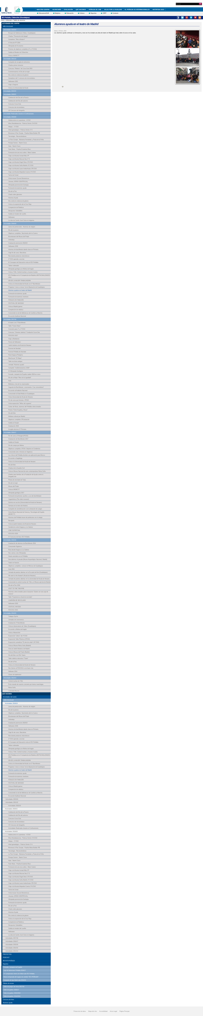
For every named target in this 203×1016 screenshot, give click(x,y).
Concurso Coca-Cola (14, 104)
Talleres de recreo (8, 983)
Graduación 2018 (13, 426)
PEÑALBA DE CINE (95, 9)
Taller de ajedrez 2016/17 (11, 990)
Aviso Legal (113, 1011)
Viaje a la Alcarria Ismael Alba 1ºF (18, 155)
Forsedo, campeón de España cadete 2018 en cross (24, 374)
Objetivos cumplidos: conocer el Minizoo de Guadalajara (25, 566)
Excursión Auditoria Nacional (17, 316)
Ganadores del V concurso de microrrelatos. (21, 78)
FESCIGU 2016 (13, 533)
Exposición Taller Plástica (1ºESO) (19, 639)
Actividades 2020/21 (10, 94)
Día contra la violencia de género (18, 75)
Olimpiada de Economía (15, 46)
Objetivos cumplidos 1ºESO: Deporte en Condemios (24, 448)
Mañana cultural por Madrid (16, 416)
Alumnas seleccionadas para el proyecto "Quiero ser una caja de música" (28, 593)
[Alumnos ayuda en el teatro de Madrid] (187, 39)
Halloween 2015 (13, 603)
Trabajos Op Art (13, 616)
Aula (9, 381)
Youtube (195, 17)
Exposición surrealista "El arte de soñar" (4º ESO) (23, 642)
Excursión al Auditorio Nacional (17, 390)
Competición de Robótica (16, 207)
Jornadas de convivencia (16, 619)
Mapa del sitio (92, 1011)
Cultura (82, 13)
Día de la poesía (13, 230)
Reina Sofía (12, 687)
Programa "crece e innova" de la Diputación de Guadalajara (26, 287)
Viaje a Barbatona (13, 339)
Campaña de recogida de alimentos (19, 62)
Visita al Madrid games (15, 306)
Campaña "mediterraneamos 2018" (19, 368)
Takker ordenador (13, 265)
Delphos (57, 13)
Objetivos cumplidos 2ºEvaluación (18, 419)
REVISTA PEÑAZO (9, 961)
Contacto (115, 13)
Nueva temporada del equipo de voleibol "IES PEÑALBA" (21, 977)
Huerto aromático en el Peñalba (18, 556)
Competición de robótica (15, 309)
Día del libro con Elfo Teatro (16, 655)
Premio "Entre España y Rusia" (18, 410)
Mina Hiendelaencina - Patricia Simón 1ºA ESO (22, 123)
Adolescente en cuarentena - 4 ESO (19, 120)
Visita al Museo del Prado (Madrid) (18, 652)
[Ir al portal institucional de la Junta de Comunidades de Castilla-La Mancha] (9, 14)
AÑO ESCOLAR (8, 26)
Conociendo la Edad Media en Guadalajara (21, 393)
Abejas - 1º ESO (13, 126)
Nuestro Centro (43, 9)
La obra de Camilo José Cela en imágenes (21, 220)
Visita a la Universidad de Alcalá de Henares (22, 461)
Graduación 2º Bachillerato (16, 623)
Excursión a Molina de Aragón (17, 629)
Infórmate (9, 20)
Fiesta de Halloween (14, 342)
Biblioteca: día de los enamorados (18, 384)
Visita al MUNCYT (14, 489)
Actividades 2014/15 (10, 613)
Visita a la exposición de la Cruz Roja (19, 204)
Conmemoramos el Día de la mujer (19, 71)
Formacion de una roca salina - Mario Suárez (22, 152)
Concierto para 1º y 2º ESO (16, 329)
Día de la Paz (12, 191)
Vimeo (191, 17)
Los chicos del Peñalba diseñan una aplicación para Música (26, 455)
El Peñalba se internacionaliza (137, 9)
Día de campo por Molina (16, 445)
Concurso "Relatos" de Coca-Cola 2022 (20, 68)
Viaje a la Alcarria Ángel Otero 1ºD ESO (20, 162)
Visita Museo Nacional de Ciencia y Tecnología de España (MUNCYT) (26, 513)
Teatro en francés (13, 562)
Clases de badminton (14, 674)
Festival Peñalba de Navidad (17, 352)
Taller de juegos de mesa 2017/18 (14, 986)
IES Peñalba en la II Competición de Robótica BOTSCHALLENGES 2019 (29, 276)
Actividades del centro (9, 697)
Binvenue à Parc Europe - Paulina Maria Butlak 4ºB (24, 133)
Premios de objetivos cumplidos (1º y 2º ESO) (22, 49)
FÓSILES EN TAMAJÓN (16, 300)
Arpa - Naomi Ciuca (14, 146)
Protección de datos (80, 1011)
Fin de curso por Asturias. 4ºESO (18, 400)
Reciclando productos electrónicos (18, 256)
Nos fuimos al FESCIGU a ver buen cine (20, 668)
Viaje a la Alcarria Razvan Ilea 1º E (19, 159)
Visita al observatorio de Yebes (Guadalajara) (22, 626)
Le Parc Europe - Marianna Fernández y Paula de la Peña (26, 139)
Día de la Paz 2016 (14, 585)
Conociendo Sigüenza (15, 546)
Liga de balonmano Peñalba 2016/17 (15, 970)
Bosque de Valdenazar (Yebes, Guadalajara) (21, 33)
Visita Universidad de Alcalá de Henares (20, 397)
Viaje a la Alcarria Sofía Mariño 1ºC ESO (20, 165)
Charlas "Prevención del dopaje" (18, 36)
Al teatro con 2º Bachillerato (16, 322)
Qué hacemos (81, 9)
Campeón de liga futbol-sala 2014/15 (15, 980)
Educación (70, 13)
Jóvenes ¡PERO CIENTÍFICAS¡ (18, 181)
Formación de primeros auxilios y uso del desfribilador (24, 496)
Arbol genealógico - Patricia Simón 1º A (20, 130)
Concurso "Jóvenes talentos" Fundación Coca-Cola (24, 332)
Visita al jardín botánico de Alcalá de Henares (22, 524)
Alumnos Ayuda (13, 198)
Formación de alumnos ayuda (17, 188)
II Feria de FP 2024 (14, 42)
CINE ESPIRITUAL (14, 530)
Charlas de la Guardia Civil (16, 468)
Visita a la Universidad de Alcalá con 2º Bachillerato (24, 284)
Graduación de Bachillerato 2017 (18, 439)
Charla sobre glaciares (15, 194)
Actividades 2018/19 (10, 223)
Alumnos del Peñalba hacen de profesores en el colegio (25, 517)
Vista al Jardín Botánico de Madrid (18, 649)
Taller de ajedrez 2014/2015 (12, 996)
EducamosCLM (44, 13)
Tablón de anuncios (19, 20)
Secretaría (56, 9)
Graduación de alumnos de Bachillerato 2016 (22, 543)
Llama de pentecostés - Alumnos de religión (21, 227)
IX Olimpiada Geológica (15, 371)
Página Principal (124, 1011)
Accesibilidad (103, 1011)
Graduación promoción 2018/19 (17, 243)
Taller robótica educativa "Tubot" (18, 658)
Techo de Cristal (13, 175)
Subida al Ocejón (13, 423)
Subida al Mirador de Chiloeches (18, 52)
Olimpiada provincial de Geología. (18, 185)
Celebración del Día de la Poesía (18, 97)
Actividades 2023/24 (10, 30)
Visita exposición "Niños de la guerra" (19, 403)
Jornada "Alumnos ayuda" (16, 364)
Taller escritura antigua (15, 361)
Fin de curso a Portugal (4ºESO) (18, 436)
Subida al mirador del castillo (17, 214)
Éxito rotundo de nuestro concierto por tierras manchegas (25, 684)
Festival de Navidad (14, 348)
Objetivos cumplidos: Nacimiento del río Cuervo (23, 233)
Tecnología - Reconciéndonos (17, 136)
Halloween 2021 (13, 81)
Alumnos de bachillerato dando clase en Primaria (23, 249)
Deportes (93, 13)
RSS (199, 17)
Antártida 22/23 (158, 9)
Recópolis (11, 520)
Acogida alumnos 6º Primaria (17, 429)
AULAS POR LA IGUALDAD (113, 9)
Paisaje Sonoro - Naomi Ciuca (17, 143)
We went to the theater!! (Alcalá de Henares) (22, 575)
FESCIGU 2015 (13, 610)
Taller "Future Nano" (14, 326)
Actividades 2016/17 (10, 432)
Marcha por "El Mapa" (15, 358)
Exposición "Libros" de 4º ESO (17, 636)
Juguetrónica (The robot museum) (18, 499)
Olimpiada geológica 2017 (16, 493)
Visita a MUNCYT (13, 55)
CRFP (104, 13)
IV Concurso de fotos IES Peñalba (18, 537)
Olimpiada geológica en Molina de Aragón (21, 269)
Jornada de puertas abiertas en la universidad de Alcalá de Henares (29, 579)
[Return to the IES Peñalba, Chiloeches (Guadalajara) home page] (17, 14)
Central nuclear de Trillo (15, 681)
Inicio (2, 20)
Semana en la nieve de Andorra (17, 505)
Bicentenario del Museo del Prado (18, 236)
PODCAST (6, 957)
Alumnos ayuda (7, 1002)
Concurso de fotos (8, 999)
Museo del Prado (13, 486)
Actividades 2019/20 (10, 117)
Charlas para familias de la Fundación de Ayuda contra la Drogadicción (25, 475)
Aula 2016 (11, 569)
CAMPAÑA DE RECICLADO (17, 600)
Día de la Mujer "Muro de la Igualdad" (19, 377)
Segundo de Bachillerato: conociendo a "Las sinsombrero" (26, 387)
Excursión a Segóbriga (15, 458)
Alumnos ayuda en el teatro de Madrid (20, 290)
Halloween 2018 (13, 246)
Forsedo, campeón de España (13, 967)
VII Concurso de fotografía (16, 110)
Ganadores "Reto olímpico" (16, 39)
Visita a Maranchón (14, 632)
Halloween (11, 217)
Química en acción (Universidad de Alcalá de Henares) (25, 502)
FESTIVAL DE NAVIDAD (16, 303)
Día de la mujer (13, 483)
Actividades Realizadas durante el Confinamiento (19, 114)
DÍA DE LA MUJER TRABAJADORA (19, 280)
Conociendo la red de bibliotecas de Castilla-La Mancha (25, 313)
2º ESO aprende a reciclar (16, 259)
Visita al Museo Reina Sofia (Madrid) (19, 645)
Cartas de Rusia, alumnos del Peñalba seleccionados (24, 406)
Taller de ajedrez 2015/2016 (12, 993)
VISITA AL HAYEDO (14, 607)
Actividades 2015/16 (10, 540)
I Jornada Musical (13, 691)
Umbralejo (11, 240)
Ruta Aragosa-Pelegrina (15, 355)
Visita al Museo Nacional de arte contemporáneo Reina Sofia (27, 471)
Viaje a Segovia (13, 84)
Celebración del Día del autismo (18, 101)
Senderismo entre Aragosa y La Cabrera (20, 527)
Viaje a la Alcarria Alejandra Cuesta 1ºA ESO (22, 172)
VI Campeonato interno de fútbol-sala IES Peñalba (19, 973)
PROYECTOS (7, 954)
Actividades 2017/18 (10, 319)
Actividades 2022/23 (10, 91)
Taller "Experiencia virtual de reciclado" (20, 597)
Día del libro (12, 413)
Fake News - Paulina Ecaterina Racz (19, 149)
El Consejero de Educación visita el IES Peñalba (23, 262)
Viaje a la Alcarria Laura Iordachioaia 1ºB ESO (22, 168)
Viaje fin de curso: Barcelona (17, 252)
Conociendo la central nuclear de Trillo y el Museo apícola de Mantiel (29, 582)
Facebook (178, 17)
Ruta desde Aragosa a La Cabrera (18, 550)
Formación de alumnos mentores (18, 297)
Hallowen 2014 (12, 671)
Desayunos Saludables (15, 210)
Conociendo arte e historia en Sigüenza (20, 452)
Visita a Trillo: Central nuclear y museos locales (23, 272)
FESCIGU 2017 (13, 335)
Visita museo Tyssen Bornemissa (18, 178)
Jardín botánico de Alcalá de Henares (19, 345)
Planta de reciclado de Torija (17, 480)
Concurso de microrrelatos (16, 107)
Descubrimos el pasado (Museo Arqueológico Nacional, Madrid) (27, 559)
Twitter (182, 17)
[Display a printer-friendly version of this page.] (62, 86)
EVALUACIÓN (68, 9)
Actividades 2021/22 (10, 59)
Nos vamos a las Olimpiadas (17, 553)
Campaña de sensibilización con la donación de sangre (25, 509)
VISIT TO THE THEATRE (16, 588)
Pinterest (186, 17)
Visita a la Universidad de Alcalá (18, 88)
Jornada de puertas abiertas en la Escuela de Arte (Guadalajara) (27, 572)
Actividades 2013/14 (10, 678)
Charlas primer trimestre (15, 65)
